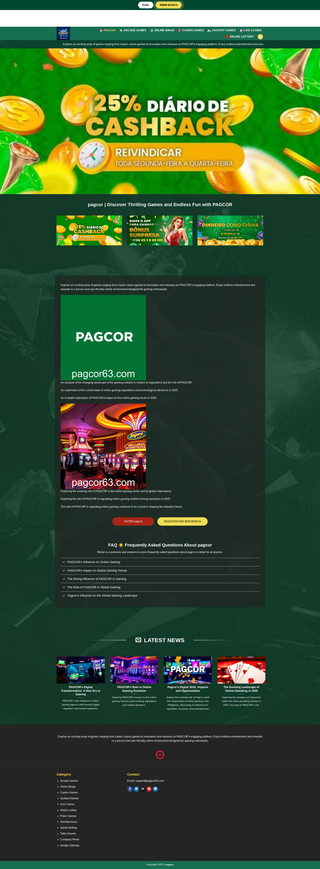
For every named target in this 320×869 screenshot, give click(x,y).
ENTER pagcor (133, 521)
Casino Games (193, 30)
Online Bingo (164, 30)
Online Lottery (242, 36)
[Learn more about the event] (160, 18)
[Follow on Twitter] (136, 789)
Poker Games (68, 816)
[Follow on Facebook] (130, 789)
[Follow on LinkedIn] (155, 789)
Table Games (68, 833)
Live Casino (253, 30)
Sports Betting (68, 827)
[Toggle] (64, 562)
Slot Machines (68, 821)
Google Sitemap (69, 845)
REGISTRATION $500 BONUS (182, 521)
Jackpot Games (224, 30)
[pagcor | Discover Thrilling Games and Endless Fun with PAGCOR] (71, 33)
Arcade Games (135, 30)
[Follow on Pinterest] (149, 789)
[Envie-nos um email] (142, 789)
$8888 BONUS (168, 5)
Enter (145, 5)
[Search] (260, 37)
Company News (69, 839)
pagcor (110, 30)
